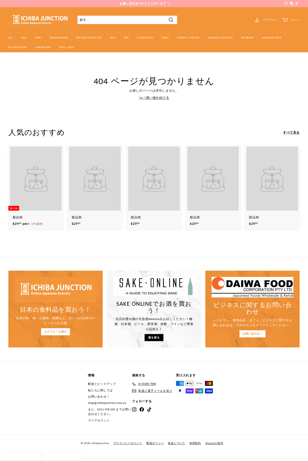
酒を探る (154, 337)
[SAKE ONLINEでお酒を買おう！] (154, 286)
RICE (113, 37)
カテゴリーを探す (55, 331)
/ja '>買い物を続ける (154, 98)
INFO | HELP (66, 47)
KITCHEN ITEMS (17, 47)
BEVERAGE (247, 37)
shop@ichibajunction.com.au (107, 403)
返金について (176, 443)
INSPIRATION (43, 47)
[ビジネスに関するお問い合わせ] (252, 287)
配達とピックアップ (102, 384)
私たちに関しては (100, 390)
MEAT (165, 37)
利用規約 (195, 443)
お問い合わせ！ (252, 333)
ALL (10, 37)
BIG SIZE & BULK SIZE (89, 37)
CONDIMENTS (145, 37)
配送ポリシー (155, 443)
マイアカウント (99, 420)
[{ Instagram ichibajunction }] (134, 409)
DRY (126, 37)
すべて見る (291, 132)
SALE (24, 37)
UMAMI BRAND (58, 37)
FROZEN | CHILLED (188, 37)
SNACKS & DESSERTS (220, 37)
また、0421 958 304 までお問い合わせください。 (109, 412)
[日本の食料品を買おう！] (55, 289)
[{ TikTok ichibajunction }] (149, 409)
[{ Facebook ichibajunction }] (142, 409)
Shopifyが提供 (214, 443)
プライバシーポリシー (127, 443)
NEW (38, 37)
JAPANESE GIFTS (272, 37)
